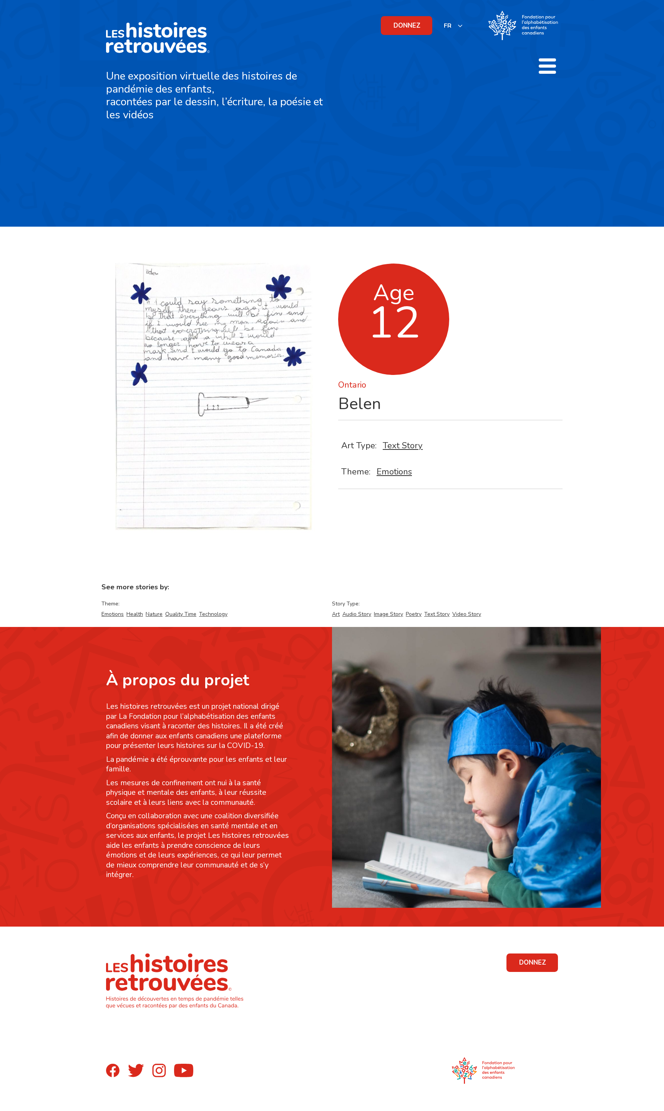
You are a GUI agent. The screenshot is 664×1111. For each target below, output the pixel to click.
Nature (154, 614)
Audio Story (356, 614)
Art (336, 614)
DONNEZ (406, 25)
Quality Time (180, 614)
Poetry (414, 614)
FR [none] (448, 26)
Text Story (403, 445)
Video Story (466, 614)
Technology (213, 614)
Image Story (388, 614)
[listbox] (453, 25)
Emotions (394, 472)
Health (134, 614)
